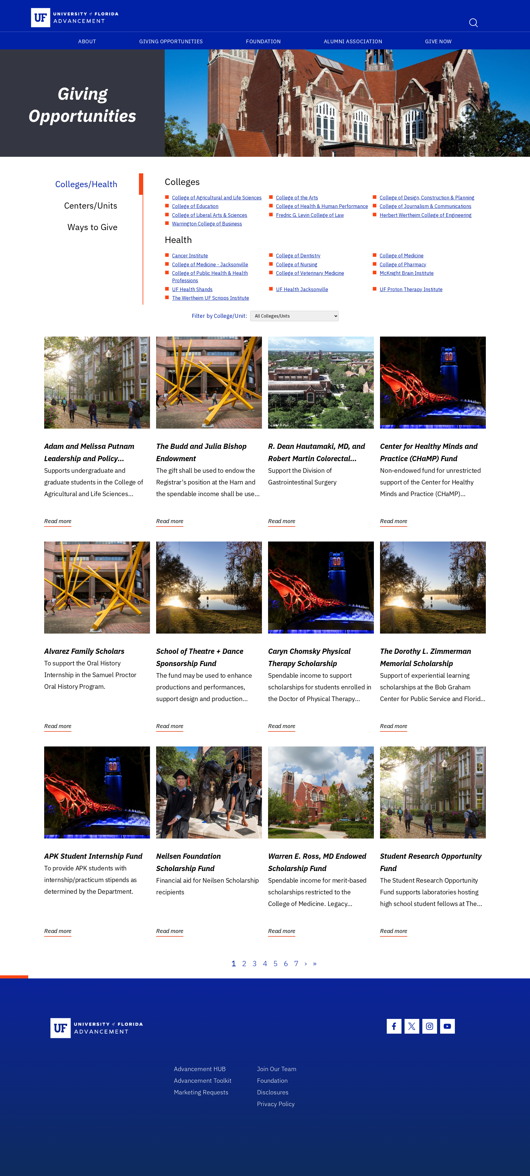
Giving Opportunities (171, 41)
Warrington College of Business (207, 224)
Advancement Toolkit (203, 1080)
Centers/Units (90, 205)
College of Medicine (402, 256)
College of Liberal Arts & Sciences (209, 215)
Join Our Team (277, 1069)
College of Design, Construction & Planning (427, 198)
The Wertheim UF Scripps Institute (210, 298)
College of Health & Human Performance (322, 206)
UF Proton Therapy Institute (411, 289)
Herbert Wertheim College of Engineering (426, 215)
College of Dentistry (298, 256)
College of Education (195, 206)
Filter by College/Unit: (219, 315)
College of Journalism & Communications (425, 206)
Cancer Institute (190, 256)
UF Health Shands (192, 289)
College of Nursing (296, 264)
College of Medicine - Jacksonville (210, 264)
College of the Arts (297, 198)
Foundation (263, 41)
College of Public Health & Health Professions (210, 276)
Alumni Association (353, 41)
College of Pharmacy (403, 264)
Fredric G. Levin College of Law (310, 215)
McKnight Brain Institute (407, 273)
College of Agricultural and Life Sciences (217, 198)
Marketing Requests (201, 1092)
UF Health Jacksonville (302, 289)
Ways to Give (92, 227)
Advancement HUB (200, 1069)
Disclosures (273, 1092)
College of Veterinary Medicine (310, 273)
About (87, 41)
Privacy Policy (276, 1104)
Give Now (438, 41)
